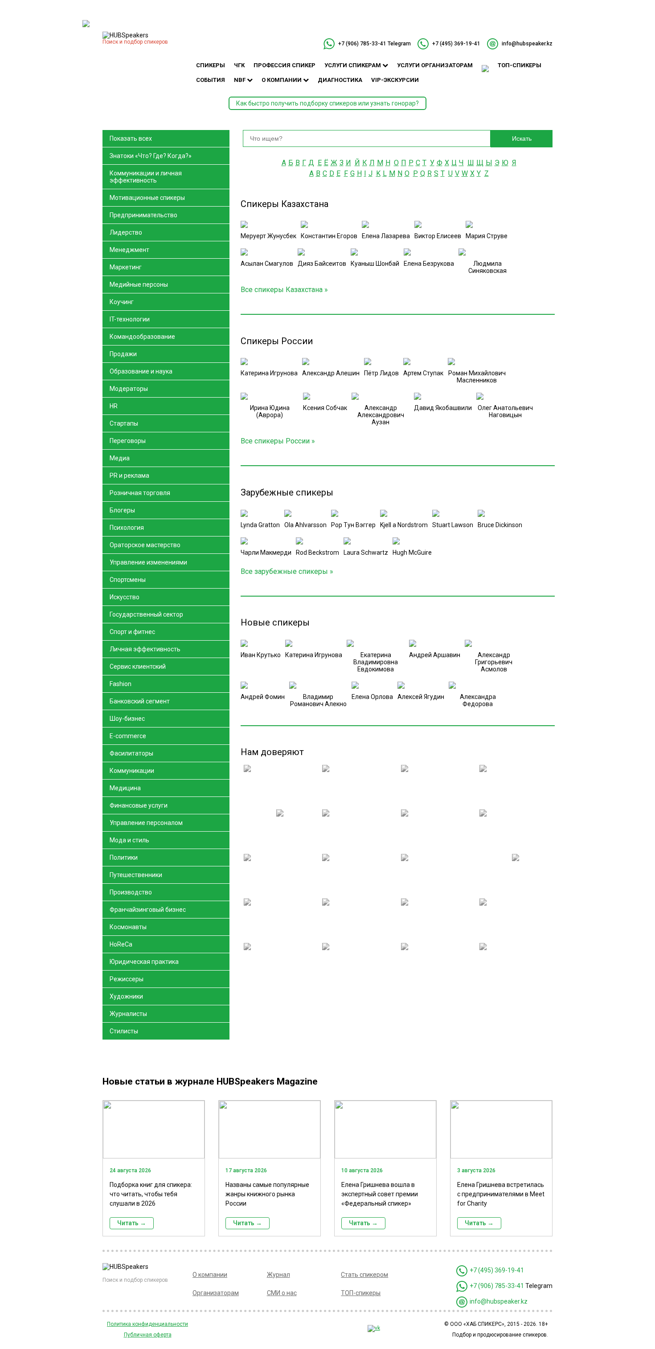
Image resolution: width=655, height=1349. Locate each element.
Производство (131, 892)
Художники (126, 996)
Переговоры (128, 440)
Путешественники (136, 874)
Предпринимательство (143, 215)
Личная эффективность (145, 649)
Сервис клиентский (138, 666)
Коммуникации (132, 770)
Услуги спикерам (353, 65)
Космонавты (128, 926)
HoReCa (121, 944)
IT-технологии (130, 319)
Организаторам (215, 1292)
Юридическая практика (144, 961)
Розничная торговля (140, 492)
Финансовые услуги (139, 805)
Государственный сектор (146, 614)
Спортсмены (128, 579)
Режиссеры (126, 979)
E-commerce (128, 736)
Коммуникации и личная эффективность (146, 177)
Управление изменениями (148, 562)
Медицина (125, 788)
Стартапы (124, 423)
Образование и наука (141, 371)
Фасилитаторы (131, 753)
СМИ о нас (282, 1292)
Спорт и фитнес (132, 631)
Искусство (124, 597)
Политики (124, 857)
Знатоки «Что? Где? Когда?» (151, 155)
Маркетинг (126, 267)
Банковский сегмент (140, 701)
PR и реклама (129, 475)
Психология (127, 527)
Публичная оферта (148, 1335)
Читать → (131, 1223)
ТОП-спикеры (519, 65)
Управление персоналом (146, 822)
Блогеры (122, 510)
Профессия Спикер (284, 65)
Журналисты (128, 1013)
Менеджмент (129, 249)
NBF (240, 80)
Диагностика (340, 80)
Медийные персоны (139, 284)
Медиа (120, 458)
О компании (282, 80)
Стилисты (124, 1031)
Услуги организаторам (435, 65)
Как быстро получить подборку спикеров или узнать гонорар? (327, 103)
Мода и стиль (129, 840)
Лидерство (126, 232)
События (210, 80)
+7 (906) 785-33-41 (362, 44)
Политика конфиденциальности (147, 1324)
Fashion (120, 683)
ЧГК (239, 65)
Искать (522, 138)
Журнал (278, 1274)
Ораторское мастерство (145, 545)
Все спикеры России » (278, 441)
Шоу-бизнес (127, 718)
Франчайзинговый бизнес (148, 909)
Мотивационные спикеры (147, 197)
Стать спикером (364, 1274)
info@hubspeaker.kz (527, 44)
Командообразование (142, 336)
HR (114, 406)
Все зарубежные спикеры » (287, 571)
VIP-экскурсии (395, 80)
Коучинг (122, 301)
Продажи (123, 354)
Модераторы (129, 388)
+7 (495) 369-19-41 (456, 44)
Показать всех (131, 138)
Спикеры (210, 65)
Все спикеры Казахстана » (284, 289)
